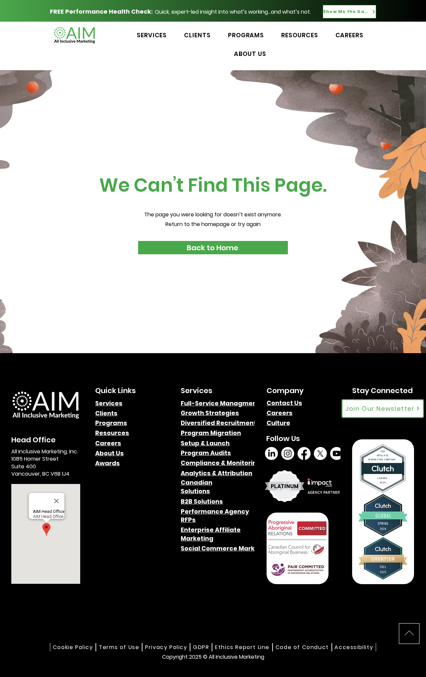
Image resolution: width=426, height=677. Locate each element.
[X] (320, 453)
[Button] (391, 27)
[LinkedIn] (271, 453)
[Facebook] (304, 453)
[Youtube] (336, 453)
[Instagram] (287, 453)
